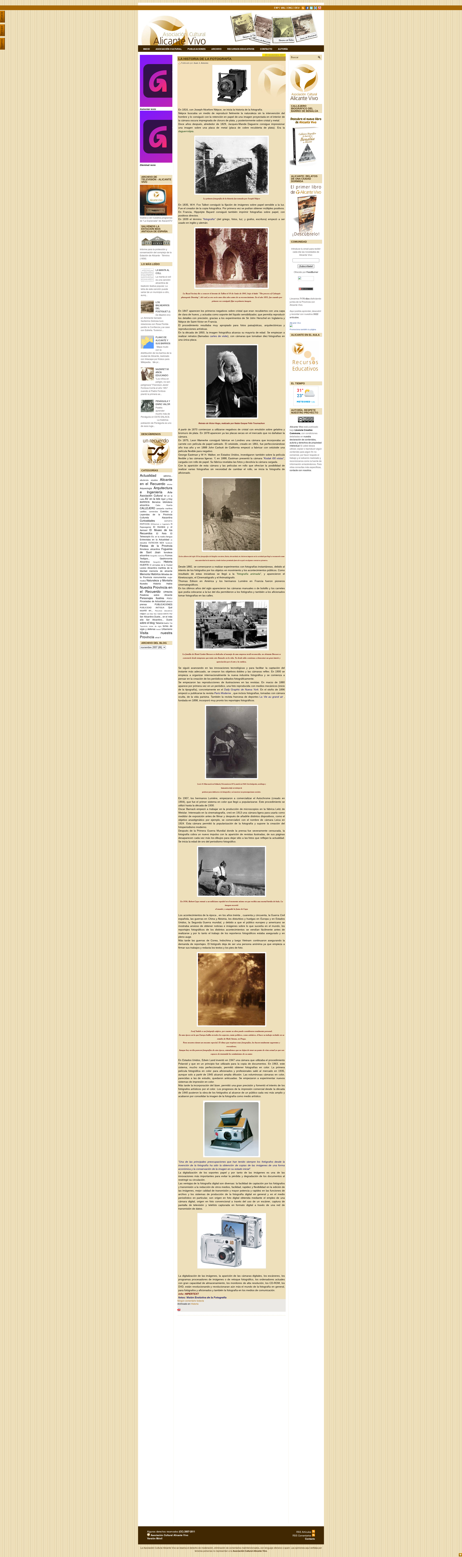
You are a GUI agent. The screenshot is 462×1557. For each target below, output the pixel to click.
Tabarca (160, 622)
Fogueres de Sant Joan (156, 550)
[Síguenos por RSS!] (303, 8)
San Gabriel (158, 613)
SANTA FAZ (167, 613)
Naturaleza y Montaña (159, 580)
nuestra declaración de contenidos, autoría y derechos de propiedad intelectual (306, 441)
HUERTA (144, 564)
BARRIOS (145, 501)
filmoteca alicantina (150, 549)
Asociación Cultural (169, 49)
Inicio (146, 49)
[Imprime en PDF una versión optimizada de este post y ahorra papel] (178, 1310)
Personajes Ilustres (152, 598)
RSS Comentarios (302, 1535)
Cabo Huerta (164, 505)
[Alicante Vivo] (291, 326)
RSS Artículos (304, 1532)
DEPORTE (168, 521)
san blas (150, 613)
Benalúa (156, 501)
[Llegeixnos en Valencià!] (283, 8)
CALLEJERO (147, 508)
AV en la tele (152, 499)
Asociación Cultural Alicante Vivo (169, 1535)
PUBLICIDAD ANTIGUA (152, 607)
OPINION (167, 591)
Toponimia (143, 626)
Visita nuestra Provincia (156, 634)
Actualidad (148, 475)
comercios (153, 511)
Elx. (152, 536)
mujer (169, 577)
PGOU (169, 598)
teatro (166, 623)
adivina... (168, 475)
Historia (168, 561)
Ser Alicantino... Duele (159, 619)
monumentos (159, 577)
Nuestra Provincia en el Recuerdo (156, 589)
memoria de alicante (160, 570)
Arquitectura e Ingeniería (156, 489)
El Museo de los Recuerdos (156, 531)
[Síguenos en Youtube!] (320, 8)
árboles (169, 484)
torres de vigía (155, 626)
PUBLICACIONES (163, 604)
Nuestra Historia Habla (156, 583)
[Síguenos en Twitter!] (311, 8)
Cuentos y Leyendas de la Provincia (156, 513)
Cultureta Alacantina (156, 517)
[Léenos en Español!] (276, 8)
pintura (169, 601)
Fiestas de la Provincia (156, 545)
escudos (143, 542)
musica (143, 580)
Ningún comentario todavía (190, 1300)
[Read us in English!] (290, 8)
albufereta (144, 480)
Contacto (266, 49)
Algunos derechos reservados (171, 1531)
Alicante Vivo (295, 323)
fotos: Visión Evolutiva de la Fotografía (202, 1297)
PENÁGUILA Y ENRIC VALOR (163, 402)
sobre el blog (147, 623)
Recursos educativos (163, 610)
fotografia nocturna (157, 555)
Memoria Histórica (150, 574)
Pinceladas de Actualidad (152, 601)
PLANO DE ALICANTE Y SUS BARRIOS (163, 340)
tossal (158, 629)
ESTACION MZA (156, 542)
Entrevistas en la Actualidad (154, 539)
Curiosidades (147, 520)
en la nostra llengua (163, 536)
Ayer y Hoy (166, 498)
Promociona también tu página (303, 329)
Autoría (283, 49)
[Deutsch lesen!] (297, 8)
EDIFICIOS (145, 524)
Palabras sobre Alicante (156, 594)
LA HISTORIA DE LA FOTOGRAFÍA (205, 59)
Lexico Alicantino (148, 567)
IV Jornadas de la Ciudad (161, 565)
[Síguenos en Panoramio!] (316, 8)
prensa (143, 604)
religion (143, 613)
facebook (168, 543)
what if (158, 637)
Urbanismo (167, 628)
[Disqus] (231, 1365)
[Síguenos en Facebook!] (307, 8)
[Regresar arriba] (460, 1555)
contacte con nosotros (300, 470)
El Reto (161, 533)
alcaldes (154, 480)
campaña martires (164, 508)
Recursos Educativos (240, 49)
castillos (143, 511)
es (171, 539)
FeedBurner (312, 271)
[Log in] (148, 1535)
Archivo (216, 49)
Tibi (171, 623)
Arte (169, 492)
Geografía (156, 562)
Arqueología (146, 488)
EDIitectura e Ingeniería (160, 524)
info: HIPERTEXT (188, 1293)
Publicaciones (197, 49)
